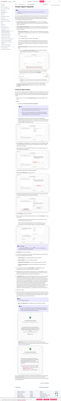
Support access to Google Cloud (24, 344)
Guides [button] (9, 1)
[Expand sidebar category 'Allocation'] (13, 15)
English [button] (30, 1)
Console (41, 1)
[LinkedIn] (55, 393)
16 (24, 1)
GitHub (31, 396)
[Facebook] (57, 395)
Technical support (20, 396)
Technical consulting (20, 397)
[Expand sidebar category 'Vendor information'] (13, 48)
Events (31, 393)
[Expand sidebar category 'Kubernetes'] (13, 24)
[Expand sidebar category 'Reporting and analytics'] (13, 16)
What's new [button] (35, 1)
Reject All (46, 399)
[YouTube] (57, 393)
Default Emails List (44, 287)
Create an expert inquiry (55, 5)
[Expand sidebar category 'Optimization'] (13, 18)
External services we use (44, 396)
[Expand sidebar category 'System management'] (13, 7)
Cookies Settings (39, 399)
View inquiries (35, 378)
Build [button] (14, 1)
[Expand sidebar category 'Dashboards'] (13, 10)
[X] (55, 395)
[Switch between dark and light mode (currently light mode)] (45, 1)
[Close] (59, 399)
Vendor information (43, 393)
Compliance (32, 397)
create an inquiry (33, 23)
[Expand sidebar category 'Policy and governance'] (13, 19)
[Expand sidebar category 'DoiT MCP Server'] (13, 26)
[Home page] (16, 4)
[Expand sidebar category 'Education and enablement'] (13, 46)
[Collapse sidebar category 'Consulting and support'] (13, 28)
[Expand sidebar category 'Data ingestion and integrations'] (13, 12)
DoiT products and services (37, 84)
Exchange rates (42, 397)
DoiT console (24, 97)
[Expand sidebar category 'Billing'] (13, 23)
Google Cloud (20, 42)
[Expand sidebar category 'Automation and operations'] (13, 21)
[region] (30, 399)
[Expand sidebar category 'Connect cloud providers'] (13, 9)
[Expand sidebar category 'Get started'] (13, 5)
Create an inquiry (38, 32)
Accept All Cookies (53, 399)
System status (19, 393)
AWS (25, 42)
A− (23, 1)
